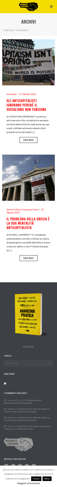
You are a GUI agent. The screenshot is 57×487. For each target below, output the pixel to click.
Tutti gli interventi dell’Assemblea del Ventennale (22, 401)
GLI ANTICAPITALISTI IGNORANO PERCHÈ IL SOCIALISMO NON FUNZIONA (26, 105)
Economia (11, 94)
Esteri (35, 209)
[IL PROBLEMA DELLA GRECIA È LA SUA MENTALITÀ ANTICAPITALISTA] (28, 177)
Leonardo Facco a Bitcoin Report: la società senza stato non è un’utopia (27, 410)
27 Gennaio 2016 (27, 94)
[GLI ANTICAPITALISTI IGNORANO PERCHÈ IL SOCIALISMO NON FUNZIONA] (28, 62)
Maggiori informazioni (28, 483)
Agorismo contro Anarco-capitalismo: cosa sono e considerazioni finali (27, 427)
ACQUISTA (28, 346)
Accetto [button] (36, 478)
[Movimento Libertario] (28, 6)
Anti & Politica (14, 209)
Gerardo (11, 409)
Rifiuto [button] (47, 478)
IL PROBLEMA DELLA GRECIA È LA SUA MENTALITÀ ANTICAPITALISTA (28, 223)
